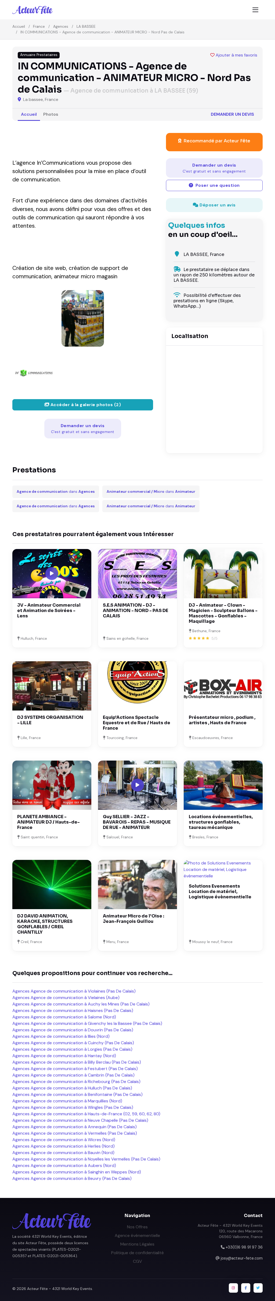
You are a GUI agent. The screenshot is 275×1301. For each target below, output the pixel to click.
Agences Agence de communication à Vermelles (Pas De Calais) (74, 1133)
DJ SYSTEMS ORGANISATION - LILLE (50, 720)
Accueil (18, 26)
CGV (137, 1261)
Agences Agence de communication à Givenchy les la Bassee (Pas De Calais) (87, 1023)
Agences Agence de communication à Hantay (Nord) (64, 1056)
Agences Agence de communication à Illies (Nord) (61, 1036)
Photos (50, 114)
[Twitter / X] (258, 1287)
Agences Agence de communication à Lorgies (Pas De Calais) (72, 1049)
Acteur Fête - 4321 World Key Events (59, 1288)
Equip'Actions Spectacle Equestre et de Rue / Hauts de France (136, 723)
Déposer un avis (217, 205)
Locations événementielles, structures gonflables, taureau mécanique (221, 822)
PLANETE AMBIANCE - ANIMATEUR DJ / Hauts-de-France (48, 822)
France (39, 26)
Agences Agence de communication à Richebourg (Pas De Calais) (76, 1081)
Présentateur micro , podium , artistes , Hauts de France (222, 720)
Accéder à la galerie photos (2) (85, 404)
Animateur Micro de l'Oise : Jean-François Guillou (133, 918)
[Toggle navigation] (255, 10)
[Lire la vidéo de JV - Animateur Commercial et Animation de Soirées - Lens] (51, 573)
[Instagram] (233, 1287)
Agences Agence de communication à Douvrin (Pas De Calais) (72, 1030)
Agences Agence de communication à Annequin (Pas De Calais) (74, 1127)
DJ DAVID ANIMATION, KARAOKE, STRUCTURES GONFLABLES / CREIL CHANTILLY (45, 924)
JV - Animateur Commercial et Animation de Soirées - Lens (49, 610)
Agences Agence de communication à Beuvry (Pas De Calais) (72, 1178)
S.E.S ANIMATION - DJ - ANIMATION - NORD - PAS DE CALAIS (135, 610)
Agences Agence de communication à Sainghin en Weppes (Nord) (76, 1172)
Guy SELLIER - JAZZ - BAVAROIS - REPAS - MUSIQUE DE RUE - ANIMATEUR (137, 822)
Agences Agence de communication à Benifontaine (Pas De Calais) (77, 1094)
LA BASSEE (86, 26)
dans (56, 491)
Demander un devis (232, 114)
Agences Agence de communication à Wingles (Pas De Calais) (72, 1107)
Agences (60, 26)
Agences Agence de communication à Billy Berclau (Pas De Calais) (76, 1062)
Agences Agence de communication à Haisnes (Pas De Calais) (72, 1010)
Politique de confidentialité (137, 1253)
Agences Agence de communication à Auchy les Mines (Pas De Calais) (81, 1004)
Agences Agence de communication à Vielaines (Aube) (66, 997)
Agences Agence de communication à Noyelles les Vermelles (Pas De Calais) (86, 1159)
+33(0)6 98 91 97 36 (244, 1247)
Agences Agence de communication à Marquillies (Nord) (67, 1101)
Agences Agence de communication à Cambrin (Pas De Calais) (73, 1075)
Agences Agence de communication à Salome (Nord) (64, 1017)
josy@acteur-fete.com (242, 1258)
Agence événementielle (137, 1235)
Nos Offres (137, 1227)
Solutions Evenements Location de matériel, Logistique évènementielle (220, 891)
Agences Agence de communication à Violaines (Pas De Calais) (74, 991)
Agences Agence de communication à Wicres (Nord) (63, 1139)
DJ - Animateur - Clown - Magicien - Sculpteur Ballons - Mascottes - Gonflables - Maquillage (223, 613)
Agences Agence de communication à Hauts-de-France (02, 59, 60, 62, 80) (86, 1114)
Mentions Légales (137, 1244)
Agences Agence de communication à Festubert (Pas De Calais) (75, 1068)
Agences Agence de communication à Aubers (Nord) (64, 1165)
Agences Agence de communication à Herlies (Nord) (63, 1146)
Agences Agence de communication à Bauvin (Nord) (63, 1152)
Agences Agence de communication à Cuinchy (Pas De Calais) (73, 1043)
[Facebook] (245, 1287)
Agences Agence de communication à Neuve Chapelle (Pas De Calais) (80, 1120)
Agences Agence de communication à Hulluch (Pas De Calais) (72, 1088)
